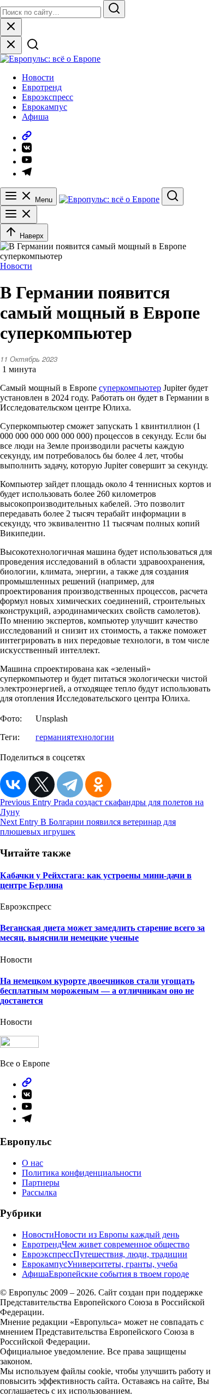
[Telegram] (70, 784)
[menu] (18, 215)
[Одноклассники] (98, 784)
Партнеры (41, 1182)
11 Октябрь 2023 (28, 359)
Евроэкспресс (47, 97)
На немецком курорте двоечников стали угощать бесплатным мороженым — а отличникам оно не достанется (97, 990)
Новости (38, 77)
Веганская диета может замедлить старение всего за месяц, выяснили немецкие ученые (102, 932)
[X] (41, 784)
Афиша (35, 116)
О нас (32, 1163)
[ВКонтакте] (13, 784)
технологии (92, 737)
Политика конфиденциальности (81, 1172)
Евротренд (42, 87)
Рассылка (39, 1192)
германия (53, 737)
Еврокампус (44, 107)
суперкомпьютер (130, 387)
